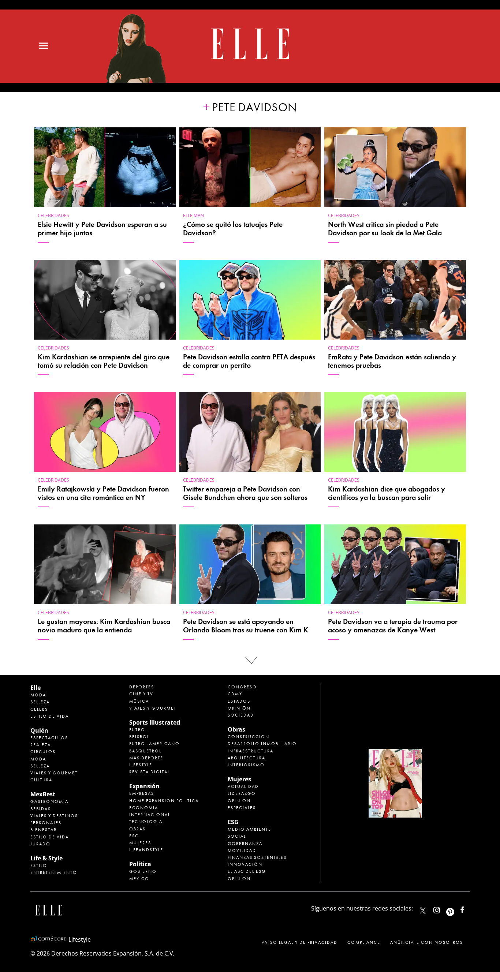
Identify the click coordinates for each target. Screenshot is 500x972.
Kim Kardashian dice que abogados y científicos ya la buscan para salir (386, 493)
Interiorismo (246, 764)
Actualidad (243, 786)
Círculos (43, 751)
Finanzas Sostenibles (257, 857)
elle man (193, 215)
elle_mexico (443, 908)
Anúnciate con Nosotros (426, 942)
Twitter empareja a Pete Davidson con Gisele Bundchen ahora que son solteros (245, 493)
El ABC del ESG (247, 871)
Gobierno (143, 871)
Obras (137, 828)
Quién (39, 730)
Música (139, 701)
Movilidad (242, 850)
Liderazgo (242, 793)
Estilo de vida (49, 716)
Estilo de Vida (49, 837)
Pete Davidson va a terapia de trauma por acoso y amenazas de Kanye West (393, 625)
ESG (134, 835)
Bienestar (43, 829)
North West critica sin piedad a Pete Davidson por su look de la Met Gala (385, 228)
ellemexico (456, 908)
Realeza (40, 744)
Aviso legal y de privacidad (299, 942)
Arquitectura (246, 757)
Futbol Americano (154, 743)
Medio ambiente (249, 829)
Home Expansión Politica (164, 800)
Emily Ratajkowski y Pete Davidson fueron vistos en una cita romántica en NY (103, 493)
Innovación (245, 864)
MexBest (42, 794)
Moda (38, 695)
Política (140, 864)
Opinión (239, 708)
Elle (35, 688)
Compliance (363, 942)
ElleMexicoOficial (468, 908)
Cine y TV (141, 693)
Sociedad (241, 715)
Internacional (149, 814)
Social (237, 836)
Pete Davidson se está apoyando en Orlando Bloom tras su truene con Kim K (245, 625)
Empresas (141, 793)
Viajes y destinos (54, 815)
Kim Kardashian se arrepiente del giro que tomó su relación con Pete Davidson (103, 361)
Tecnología (146, 821)
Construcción (248, 736)
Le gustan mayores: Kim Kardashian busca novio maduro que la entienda (104, 625)
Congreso (242, 686)
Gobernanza (245, 843)
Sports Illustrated (154, 722)
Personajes (45, 822)
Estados (239, 701)
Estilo (38, 865)
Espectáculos (49, 737)
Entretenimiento (53, 872)
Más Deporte (146, 757)
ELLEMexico (422, 910)
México (139, 878)
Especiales (242, 807)
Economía (143, 807)
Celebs (39, 709)
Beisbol (139, 736)
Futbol (138, 729)
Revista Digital (149, 771)
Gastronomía (49, 801)
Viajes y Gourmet (54, 772)
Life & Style (46, 858)
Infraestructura (250, 751)
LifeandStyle (146, 849)
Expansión (144, 786)
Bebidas (40, 808)
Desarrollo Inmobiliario (262, 743)
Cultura (41, 779)
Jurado (40, 843)
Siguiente (250, 660)
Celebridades (53, 215)
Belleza (40, 701)
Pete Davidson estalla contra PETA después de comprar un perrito (249, 361)
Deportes (141, 686)
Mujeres (140, 842)
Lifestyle (140, 764)
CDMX (235, 693)
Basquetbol (145, 751)
